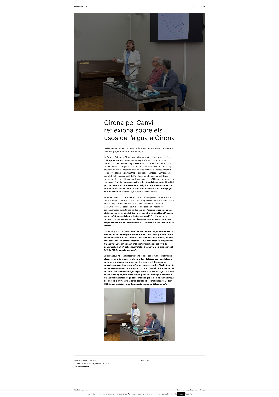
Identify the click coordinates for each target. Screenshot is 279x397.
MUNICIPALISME (87, 363)
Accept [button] (181, 394)
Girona (77, 363)
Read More (189, 394)
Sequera (98, 363)
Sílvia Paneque (80, 6)
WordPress (200, 390)
